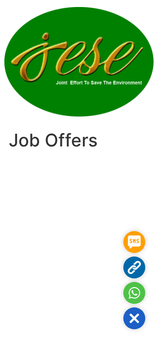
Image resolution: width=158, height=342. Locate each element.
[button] (134, 318)
